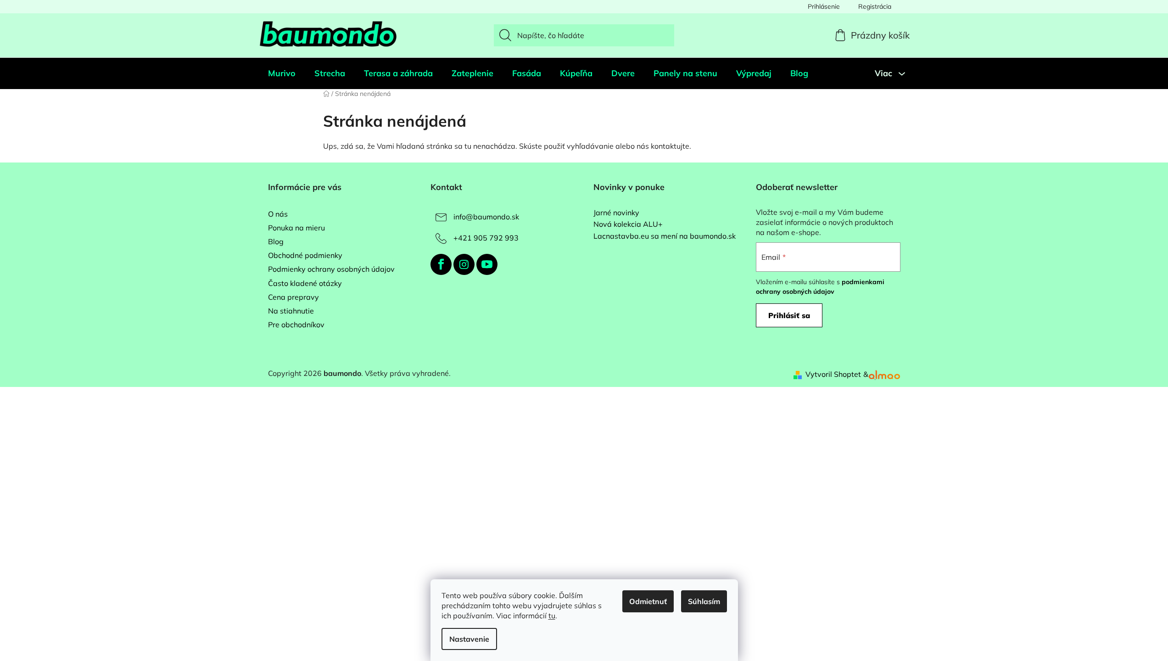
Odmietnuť (648, 601)
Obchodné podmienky (305, 255)
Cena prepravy (293, 297)
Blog (276, 241)
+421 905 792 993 (486, 237)
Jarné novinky (616, 213)
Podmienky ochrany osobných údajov (331, 269)
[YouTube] (486, 264)
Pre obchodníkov (296, 324)
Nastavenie (469, 639)
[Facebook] (441, 264)
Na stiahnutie (291, 310)
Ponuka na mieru (296, 227)
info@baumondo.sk (486, 216)
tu (551, 615)
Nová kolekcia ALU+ (628, 224)
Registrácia (874, 6)
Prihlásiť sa (789, 315)
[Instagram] (464, 264)
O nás (278, 213)
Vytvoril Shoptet (833, 374)
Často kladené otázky (305, 283)
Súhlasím (704, 601)
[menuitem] (282, 73)
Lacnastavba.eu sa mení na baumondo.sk (664, 236)
